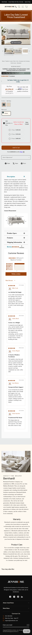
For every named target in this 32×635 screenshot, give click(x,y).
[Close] (29, 300)
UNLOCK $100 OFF (16, 324)
